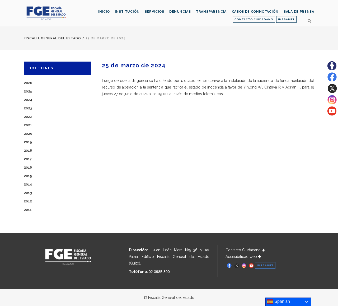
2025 (28, 91)
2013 (28, 193)
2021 (28, 125)
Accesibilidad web (242, 256)
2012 (28, 201)
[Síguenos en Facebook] (332, 80)
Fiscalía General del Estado (52, 38)
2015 (28, 176)
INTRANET (286, 19)
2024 (28, 100)
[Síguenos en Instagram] (332, 103)
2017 (28, 159)
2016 (28, 167)
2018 (28, 150)
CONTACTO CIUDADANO (253, 19)
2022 (28, 117)
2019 (28, 142)
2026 (28, 83)
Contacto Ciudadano (244, 250)
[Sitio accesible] (332, 69)
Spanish (281, 301)
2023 (28, 108)
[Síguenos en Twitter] (332, 92)
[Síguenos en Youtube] (332, 114)
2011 (28, 210)
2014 (28, 184)
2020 (28, 134)
